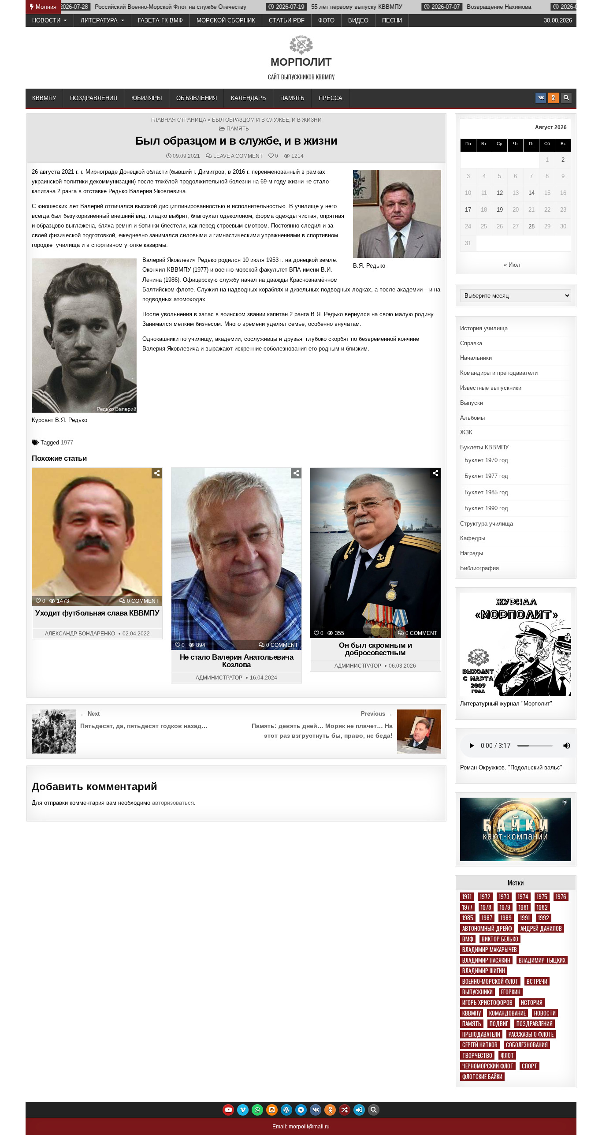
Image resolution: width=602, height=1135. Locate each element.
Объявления (196, 98)
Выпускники (477, 992)
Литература (99, 20)
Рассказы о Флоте (531, 1034)
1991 (525, 918)
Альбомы (472, 417)
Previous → (377, 713)
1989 (506, 918)
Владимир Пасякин (486, 960)
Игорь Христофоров (487, 1002)
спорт (529, 1066)
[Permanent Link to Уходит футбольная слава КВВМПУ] (97, 537)
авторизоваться (173, 802)
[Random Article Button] (344, 1110)
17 (468, 209)
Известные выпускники (490, 388)
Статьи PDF (287, 20)
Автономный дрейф (487, 928)
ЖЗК (466, 432)
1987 (487, 918)
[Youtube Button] (228, 1110)
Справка (471, 343)
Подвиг (499, 1023)
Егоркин (510, 992)
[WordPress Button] (286, 1110)
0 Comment (143, 601)
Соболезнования (527, 1045)
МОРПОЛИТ (301, 62)
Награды (471, 553)
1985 (467, 918)
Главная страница (178, 120)
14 (531, 193)
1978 (486, 907)
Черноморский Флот (487, 1066)
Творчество (477, 1055)
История (532, 1002)
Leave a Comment (238, 156)
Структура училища (486, 523)
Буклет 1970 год (486, 460)
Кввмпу (471, 1013)
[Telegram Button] (301, 1110)
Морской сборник (226, 20)
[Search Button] (566, 98)
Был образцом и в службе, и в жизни (236, 140)
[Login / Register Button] (359, 1110)
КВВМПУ (44, 98)
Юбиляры (146, 98)
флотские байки (482, 1076)
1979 (505, 907)
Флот (507, 1055)
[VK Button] (540, 98)
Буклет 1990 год (486, 508)
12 (500, 193)
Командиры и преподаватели (499, 373)
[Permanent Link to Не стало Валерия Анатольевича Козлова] (236, 559)
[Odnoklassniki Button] (553, 98)
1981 (523, 907)
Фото (326, 20)
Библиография (479, 568)
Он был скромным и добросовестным (375, 649)
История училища (484, 328)
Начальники (476, 358)
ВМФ (467, 939)
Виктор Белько (500, 939)
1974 (523, 896)
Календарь (248, 98)
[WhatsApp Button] (257, 1110)
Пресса (330, 98)
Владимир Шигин (483, 971)
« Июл (512, 264)
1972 (485, 896)
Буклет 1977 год (486, 476)
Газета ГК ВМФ (160, 20)
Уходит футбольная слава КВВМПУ (97, 613)
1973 (504, 896)
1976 (561, 896)
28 (531, 226)
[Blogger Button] (272, 1110)
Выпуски (471, 402)
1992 (543, 918)
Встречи (537, 981)
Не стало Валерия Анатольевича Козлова (237, 661)
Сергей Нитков (480, 1045)
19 (500, 209)
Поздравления (93, 98)
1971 (467, 896)
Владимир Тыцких (542, 960)
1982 (542, 907)
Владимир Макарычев (489, 949)
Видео (358, 20)
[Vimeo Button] (243, 1110)
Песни (392, 20)
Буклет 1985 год (486, 492)
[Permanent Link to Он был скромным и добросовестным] (375, 553)
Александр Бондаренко (80, 633)
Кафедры (472, 538)
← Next (90, 713)
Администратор (219, 677)
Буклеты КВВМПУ (484, 447)
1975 (542, 896)
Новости (46, 20)
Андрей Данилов (541, 928)
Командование (507, 1013)
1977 (67, 442)
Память (292, 98)
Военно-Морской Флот (490, 981)
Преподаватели (481, 1034)
